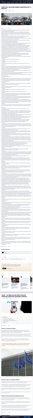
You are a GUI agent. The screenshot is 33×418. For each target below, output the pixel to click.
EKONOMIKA (8, 2)
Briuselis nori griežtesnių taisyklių (7, 318)
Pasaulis (6, 5)
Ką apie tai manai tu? (5, 321)
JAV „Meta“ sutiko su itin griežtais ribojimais (8, 319)
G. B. (5, 252)
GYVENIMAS (24, 2)
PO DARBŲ (28, 2)
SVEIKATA (12, 2)
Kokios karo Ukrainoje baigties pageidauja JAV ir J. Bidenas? (16, 7)
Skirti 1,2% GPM (10, 268)
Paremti (4, 268)
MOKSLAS (16, 2)
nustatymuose (3, 417)
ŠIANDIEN (4, 2)
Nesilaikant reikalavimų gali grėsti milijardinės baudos (10, 320)
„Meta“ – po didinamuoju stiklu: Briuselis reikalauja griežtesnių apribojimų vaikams (14, 295)
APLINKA (20, 2)
